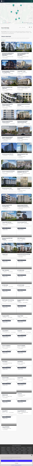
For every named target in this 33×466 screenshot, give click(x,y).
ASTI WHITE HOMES (20, 285)
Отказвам (16, 463)
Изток (13, 450)
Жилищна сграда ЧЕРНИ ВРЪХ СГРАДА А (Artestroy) (7, 122)
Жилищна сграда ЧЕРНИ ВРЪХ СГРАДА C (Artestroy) (7, 105)
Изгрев (8, 450)
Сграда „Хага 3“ (5, 254)
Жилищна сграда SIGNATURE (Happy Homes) (23, 189)
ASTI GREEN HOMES (20, 270)
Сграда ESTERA (20, 377)
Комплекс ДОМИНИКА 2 (6, 345)
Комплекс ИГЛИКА (5, 377)
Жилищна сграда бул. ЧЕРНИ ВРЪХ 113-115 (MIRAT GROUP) (8, 72)
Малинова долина (4, 453)
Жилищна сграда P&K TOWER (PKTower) (22, 155)
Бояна (13, 447)
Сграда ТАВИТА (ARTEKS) (6, 222)
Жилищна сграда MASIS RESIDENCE (8, 171)
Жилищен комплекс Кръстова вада (23, 254)
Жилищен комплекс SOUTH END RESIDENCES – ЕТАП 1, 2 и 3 (23, 172)
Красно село (30, 450)
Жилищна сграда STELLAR (22, 222)
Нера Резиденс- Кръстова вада (8, 300)
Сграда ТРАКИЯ (20, 315)
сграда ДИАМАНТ (5, 330)
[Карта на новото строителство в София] (2, 1)
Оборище (30, 453)
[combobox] (23, 27)
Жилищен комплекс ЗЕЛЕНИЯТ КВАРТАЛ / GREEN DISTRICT (7, 138)
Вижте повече (9, 50)
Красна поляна (23, 450)
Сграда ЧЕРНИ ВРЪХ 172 (21, 411)
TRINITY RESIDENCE (5, 270)
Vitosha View (19, 393)
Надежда (24, 453)
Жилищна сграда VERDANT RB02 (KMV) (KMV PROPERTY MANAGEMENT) (23, 54)
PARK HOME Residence (21, 238)
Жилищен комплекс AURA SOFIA (7, 154)
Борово (8, 447)
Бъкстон (18, 447)
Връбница (23, 447)
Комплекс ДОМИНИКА (21, 345)
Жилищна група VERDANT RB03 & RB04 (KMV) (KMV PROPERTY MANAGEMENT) (8, 54)
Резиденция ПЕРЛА (5, 315)
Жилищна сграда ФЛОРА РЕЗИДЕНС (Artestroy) (23, 105)
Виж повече (3, 40)
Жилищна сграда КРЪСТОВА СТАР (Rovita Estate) (23, 138)
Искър (17, 450)
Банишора (3, 447)
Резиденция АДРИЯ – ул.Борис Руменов (22, 301)
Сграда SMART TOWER (21, 71)
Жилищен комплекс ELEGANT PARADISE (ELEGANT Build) (22, 122)
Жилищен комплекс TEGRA (7, 188)
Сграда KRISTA (5, 411)
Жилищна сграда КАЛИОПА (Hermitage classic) (7, 206)
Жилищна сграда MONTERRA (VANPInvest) (7, 88)
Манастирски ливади (12, 453)
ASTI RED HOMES (5, 285)
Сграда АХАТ (19, 330)
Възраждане (29, 447)
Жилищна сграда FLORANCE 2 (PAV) (23, 87)
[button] (31, 455)
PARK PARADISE (4, 361)
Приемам (16, 460)
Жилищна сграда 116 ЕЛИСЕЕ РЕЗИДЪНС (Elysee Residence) (22, 206)
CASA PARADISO (20, 361)
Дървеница (3, 450)
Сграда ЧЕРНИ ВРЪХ (5, 427)
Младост (19, 453)
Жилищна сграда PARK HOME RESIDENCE (7, 239)
